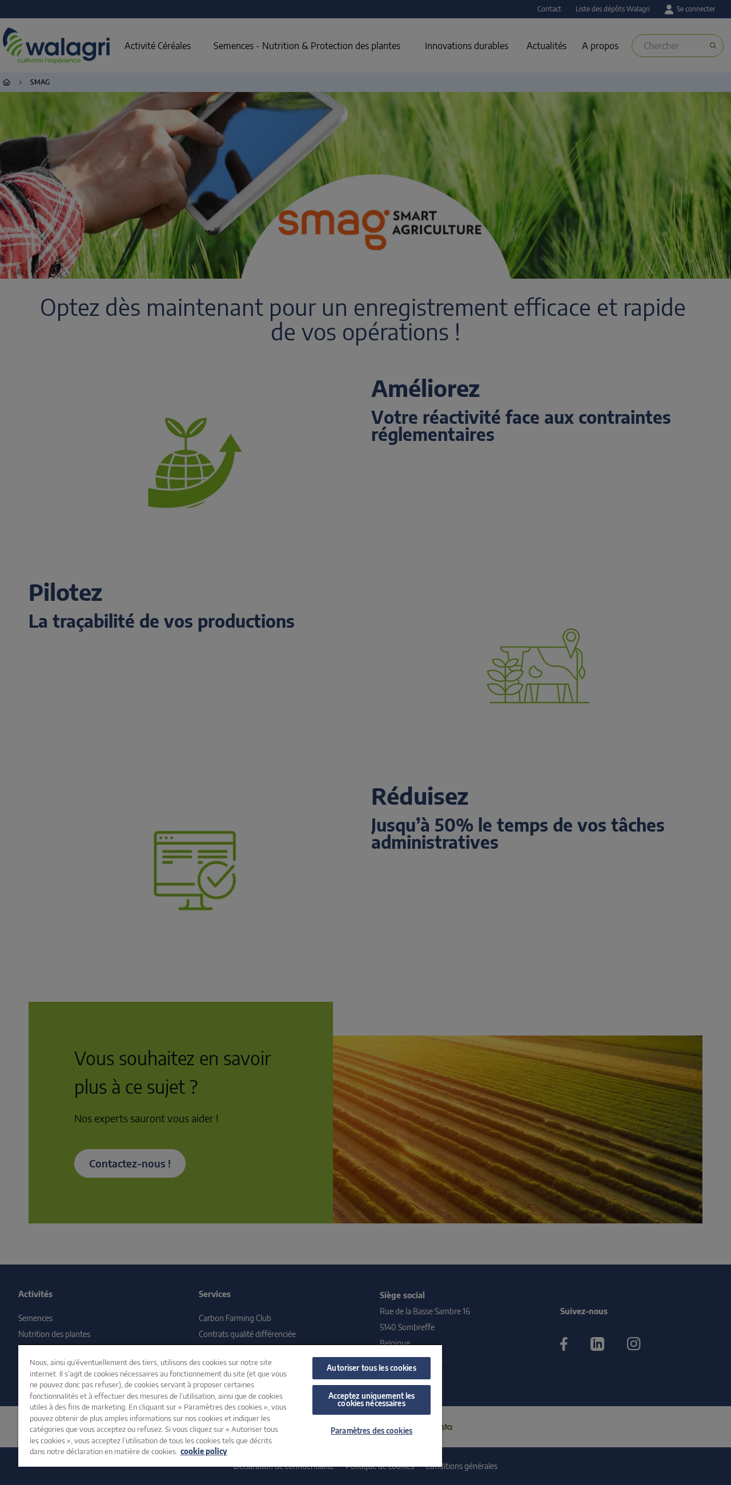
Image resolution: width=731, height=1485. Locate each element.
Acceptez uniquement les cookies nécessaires (371, 1399)
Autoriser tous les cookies (371, 1367)
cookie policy (203, 1451)
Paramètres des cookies (371, 1430)
